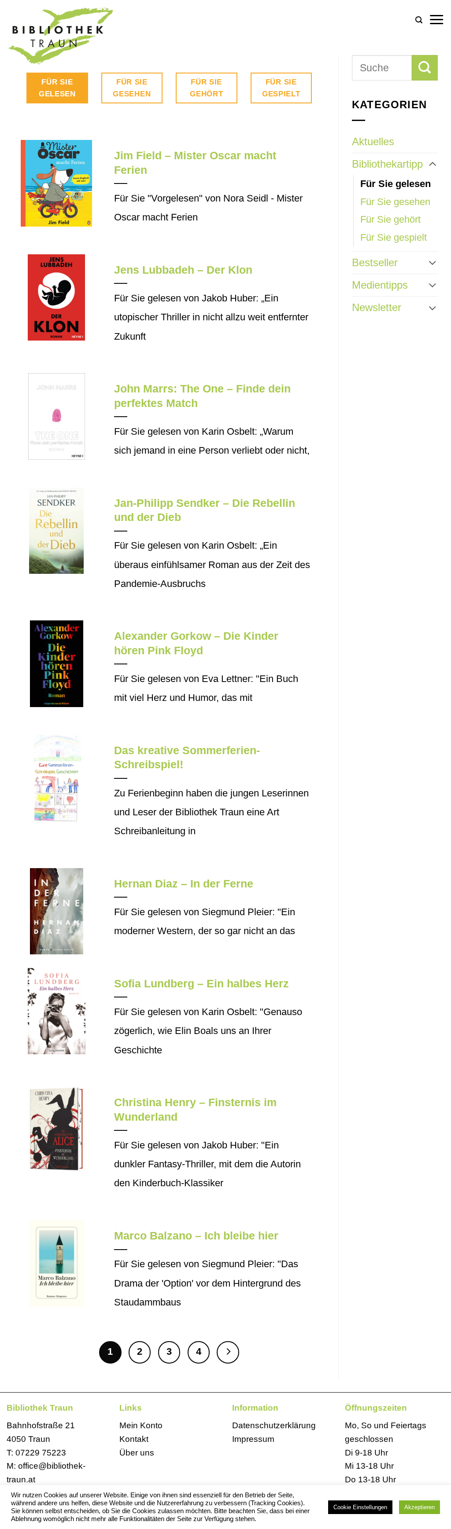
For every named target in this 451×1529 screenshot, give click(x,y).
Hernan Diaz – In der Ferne (183, 884)
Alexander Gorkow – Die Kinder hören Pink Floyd (196, 643)
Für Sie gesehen (395, 201)
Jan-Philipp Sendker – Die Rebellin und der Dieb (204, 510)
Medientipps (380, 285)
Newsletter (376, 307)
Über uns (136, 1452)
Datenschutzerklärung (274, 1425)
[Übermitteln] (425, 68)
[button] (418, 20)
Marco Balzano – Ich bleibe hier (196, 1236)
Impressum (253, 1439)
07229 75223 (40, 1452)
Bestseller (375, 262)
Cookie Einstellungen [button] (360, 1507)
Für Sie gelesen (395, 183)
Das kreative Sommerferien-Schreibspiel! (187, 757)
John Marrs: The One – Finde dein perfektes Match (202, 396)
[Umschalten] (432, 164)
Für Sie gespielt (393, 237)
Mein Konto (141, 1425)
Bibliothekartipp (387, 164)
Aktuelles (373, 141)
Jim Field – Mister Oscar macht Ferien (195, 163)
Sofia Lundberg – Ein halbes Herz (201, 984)
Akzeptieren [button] (419, 1507)
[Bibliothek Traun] (84, 35)
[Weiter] (228, 1352)
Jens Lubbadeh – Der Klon (183, 270)
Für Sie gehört (390, 219)
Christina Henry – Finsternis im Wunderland (195, 1109)
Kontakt (133, 1439)
